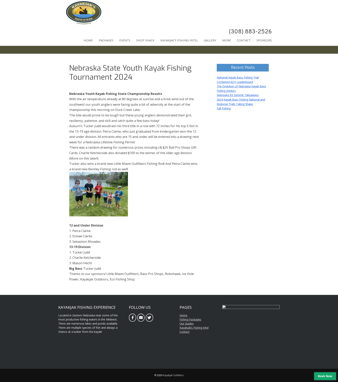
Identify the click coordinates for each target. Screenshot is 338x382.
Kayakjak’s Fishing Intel (179, 40)
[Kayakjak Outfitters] (83, 23)
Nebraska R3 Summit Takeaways (238, 95)
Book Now (325, 376)
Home (88, 40)
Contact (244, 40)
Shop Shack (145, 40)
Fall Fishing (224, 108)
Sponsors (264, 40)
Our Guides (187, 323)
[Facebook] (132, 318)
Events (124, 40)
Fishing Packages (190, 319)
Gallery (210, 40)
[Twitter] (149, 318)
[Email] (141, 318)
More (226, 40)
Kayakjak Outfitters (173, 375)
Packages (106, 40)
